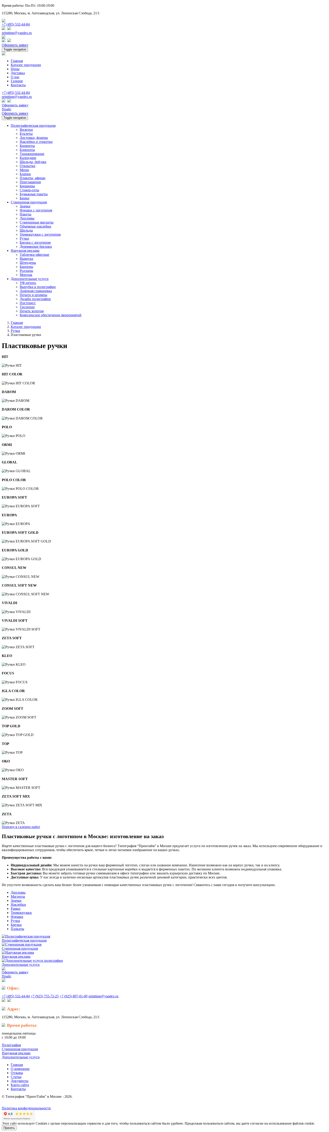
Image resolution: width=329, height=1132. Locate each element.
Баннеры (26, 267)
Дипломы (27, 218)
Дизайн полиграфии (35, 299)
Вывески (26, 258)
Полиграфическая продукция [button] (33, 125)
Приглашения (30, 182)
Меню (24, 170)
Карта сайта (20, 1085)
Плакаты (17, 929)
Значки (25, 206)
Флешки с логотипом (36, 210)
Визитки (26, 129)
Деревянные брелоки (36, 246)
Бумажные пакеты (34, 194)
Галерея (17, 81)
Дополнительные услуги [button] (30, 279)
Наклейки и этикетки (36, 142)
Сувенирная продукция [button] (29, 202)
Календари (28, 158)
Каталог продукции (26, 65)
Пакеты (25, 214)
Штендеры (28, 263)
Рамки (15, 908)
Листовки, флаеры (34, 138)
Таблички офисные (34, 254)
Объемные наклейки (35, 226)
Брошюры (27, 186)
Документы (19, 1081)
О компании (20, 1069)
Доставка (18, 73)
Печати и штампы (33, 295)
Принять (9, 1128)
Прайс (6, 109)
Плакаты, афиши (32, 178)
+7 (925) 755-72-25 (45, 996)
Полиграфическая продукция (24, 940)
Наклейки (18, 904)
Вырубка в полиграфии (38, 287)
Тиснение (27, 307)
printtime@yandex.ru (17, 33)
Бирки (24, 198)
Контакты (18, 85)
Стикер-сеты (29, 190)
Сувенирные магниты (36, 222)
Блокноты (27, 150)
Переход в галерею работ (21, 827)
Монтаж (26, 275)
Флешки (17, 917)
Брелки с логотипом (35, 242)
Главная (17, 61)
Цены (15, 69)
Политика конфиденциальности (26, 1108)
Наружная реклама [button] (25, 250)
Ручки (24, 238)
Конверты (27, 146)
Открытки (27, 166)
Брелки (16, 925)
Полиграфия (11, 1045)
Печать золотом (32, 311)
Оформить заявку (15, 45)
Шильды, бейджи (33, 162)
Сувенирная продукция (20, 948)
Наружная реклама (16, 956)
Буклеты (26, 134)
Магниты (18, 896)
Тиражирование (32, 154)
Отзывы (17, 1073)
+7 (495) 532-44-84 (16, 24)
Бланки (25, 174)
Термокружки (21, 913)
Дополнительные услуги (21, 964)
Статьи (16, 1077)
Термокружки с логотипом (40, 234)
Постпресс (28, 303)
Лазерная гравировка (36, 291)
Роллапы (26, 271)
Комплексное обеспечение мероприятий (50, 315)
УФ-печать (28, 283)
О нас (15, 77)
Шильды (26, 230)
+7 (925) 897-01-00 (74, 996)
